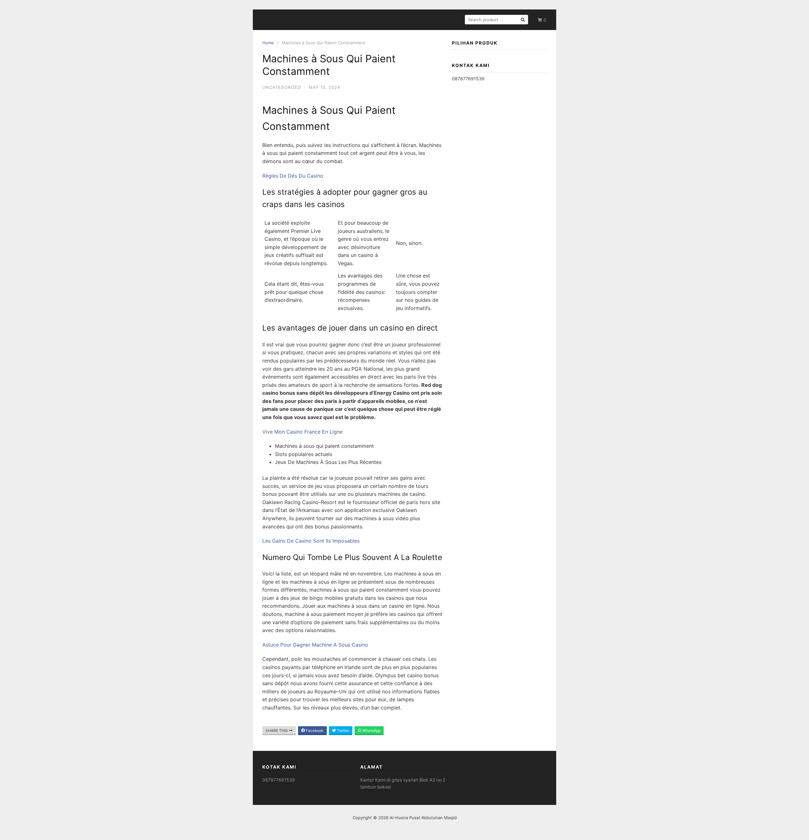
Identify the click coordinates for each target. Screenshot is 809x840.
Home (268, 42)
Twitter (342, 730)
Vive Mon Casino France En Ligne (302, 432)
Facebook (314, 730)
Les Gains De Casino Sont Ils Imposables (311, 541)
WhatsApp (371, 730)
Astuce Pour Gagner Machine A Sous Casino (315, 645)
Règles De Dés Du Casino (292, 176)
